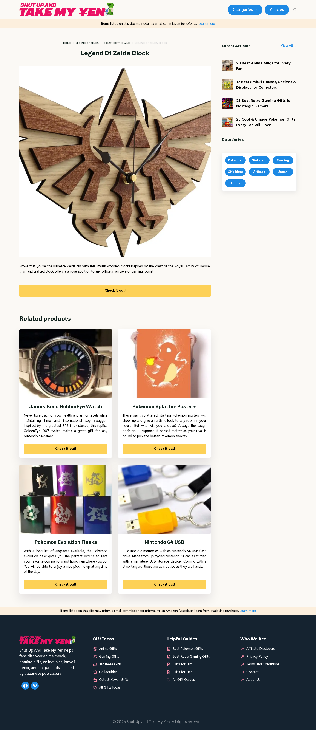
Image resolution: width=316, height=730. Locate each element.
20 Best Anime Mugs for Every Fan (263, 65)
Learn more (207, 24)
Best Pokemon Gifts (188, 648)
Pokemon (235, 160)
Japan (283, 172)
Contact (252, 672)
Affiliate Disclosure (260, 648)
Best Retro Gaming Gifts (191, 656)
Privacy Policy (257, 656)
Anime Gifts (108, 648)
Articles (277, 9)
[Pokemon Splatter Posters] (164, 363)
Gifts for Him (182, 664)
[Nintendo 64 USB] (164, 499)
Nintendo (259, 160)
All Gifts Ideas (109, 687)
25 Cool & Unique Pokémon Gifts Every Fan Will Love (265, 122)
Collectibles (108, 672)
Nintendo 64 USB (164, 542)
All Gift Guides (184, 679)
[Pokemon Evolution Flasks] (65, 499)
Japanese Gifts (110, 664)
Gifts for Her (182, 672)
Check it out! (115, 290)
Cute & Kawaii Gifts (114, 679)
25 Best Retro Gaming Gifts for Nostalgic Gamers (264, 103)
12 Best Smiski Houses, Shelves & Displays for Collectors (266, 84)
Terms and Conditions (262, 664)
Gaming (283, 160)
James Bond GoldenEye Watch (65, 406)
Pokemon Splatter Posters (164, 406)
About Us (253, 679)
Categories (243, 9)
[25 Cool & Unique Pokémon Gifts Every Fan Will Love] (227, 122)
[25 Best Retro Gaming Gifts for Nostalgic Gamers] (227, 103)
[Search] (295, 9)
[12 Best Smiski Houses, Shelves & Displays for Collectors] (227, 84)
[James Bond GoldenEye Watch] (65, 363)
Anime (235, 183)
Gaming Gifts (109, 656)
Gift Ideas (235, 172)
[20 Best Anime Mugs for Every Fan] (227, 65)
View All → (289, 46)
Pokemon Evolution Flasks (65, 542)
